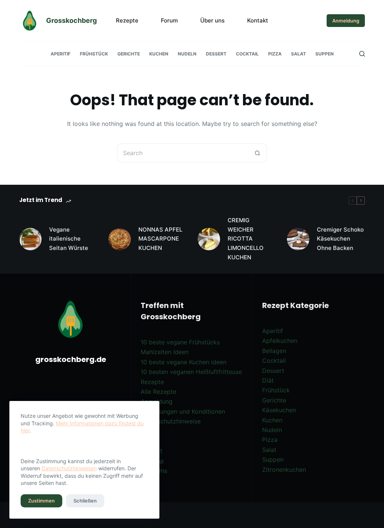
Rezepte (127, 20)
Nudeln (187, 54)
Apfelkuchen (279, 340)
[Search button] (257, 153)
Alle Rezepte (158, 391)
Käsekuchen (279, 410)
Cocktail (247, 54)
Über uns (212, 20)
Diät (268, 380)
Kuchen (158, 54)
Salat (298, 54)
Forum (169, 20)
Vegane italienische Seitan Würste (68, 239)
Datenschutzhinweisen (69, 468)
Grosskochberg (71, 20)
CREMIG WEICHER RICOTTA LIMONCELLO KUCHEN (246, 239)
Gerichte (128, 54)
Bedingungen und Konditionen (183, 411)
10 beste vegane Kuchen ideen (183, 362)
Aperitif (60, 54)
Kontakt (257, 20)
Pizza (275, 54)
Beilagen (274, 350)
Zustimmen (41, 501)
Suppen (324, 54)
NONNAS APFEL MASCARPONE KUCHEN (160, 239)
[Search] (362, 54)
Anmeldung (345, 21)
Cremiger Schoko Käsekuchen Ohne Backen (340, 239)
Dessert (216, 54)
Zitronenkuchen (284, 469)
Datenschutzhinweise (171, 421)
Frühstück (94, 54)
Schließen (85, 501)
